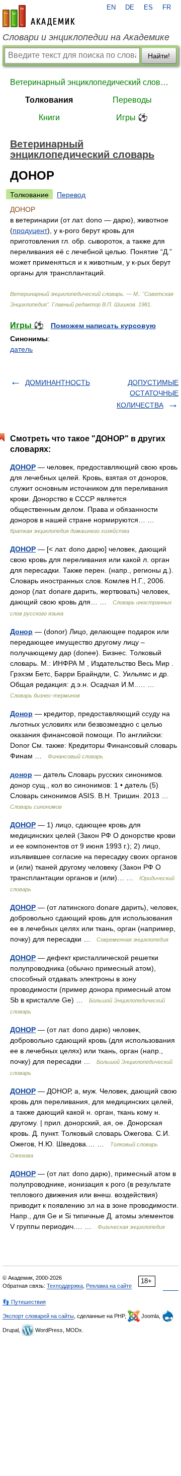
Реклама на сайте (109, 1286)
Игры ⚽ (132, 117)
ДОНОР (23, 467)
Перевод (71, 195)
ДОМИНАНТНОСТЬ (57, 382)
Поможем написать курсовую (103, 326)
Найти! (159, 56)
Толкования (49, 100)
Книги (49, 117)
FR (166, 7)
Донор (21, 632)
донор (21, 774)
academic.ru (39, 16)
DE (129, 7)
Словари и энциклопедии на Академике (86, 37)
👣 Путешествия (24, 1302)
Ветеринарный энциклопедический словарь (90, 82)
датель (21, 349)
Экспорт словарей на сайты (38, 1316)
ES (148, 7)
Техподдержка (65, 1286)
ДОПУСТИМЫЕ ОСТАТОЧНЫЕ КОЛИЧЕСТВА (147, 393)
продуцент (30, 230)
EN (111, 7)
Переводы (132, 100)
